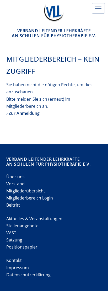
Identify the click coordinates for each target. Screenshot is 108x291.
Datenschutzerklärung (28, 275)
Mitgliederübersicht (25, 191)
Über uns (15, 177)
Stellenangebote (22, 226)
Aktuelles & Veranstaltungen (34, 219)
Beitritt (13, 205)
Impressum (17, 268)
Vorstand (15, 184)
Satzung (14, 240)
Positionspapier (21, 247)
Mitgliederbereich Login (29, 198)
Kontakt (14, 260)
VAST (11, 233)
